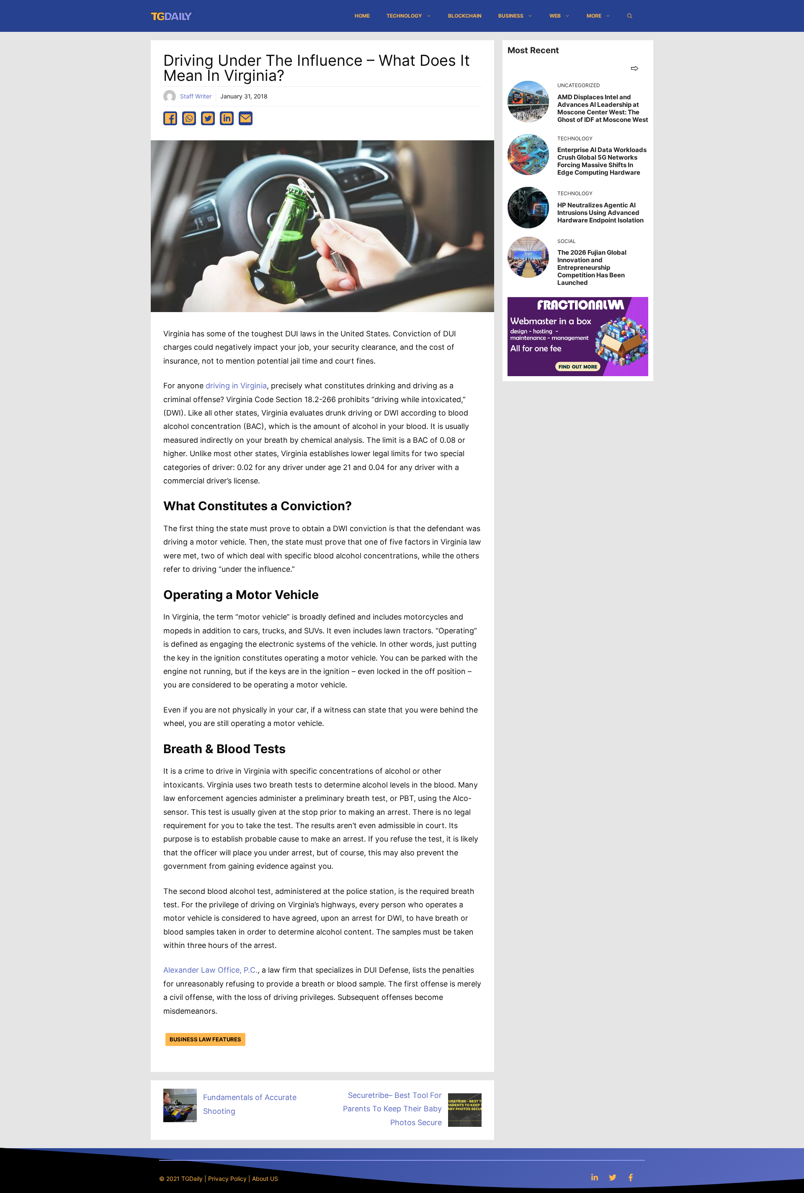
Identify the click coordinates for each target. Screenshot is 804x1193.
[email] (246, 118)
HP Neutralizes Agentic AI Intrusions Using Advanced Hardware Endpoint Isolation (600, 212)
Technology (404, 16)
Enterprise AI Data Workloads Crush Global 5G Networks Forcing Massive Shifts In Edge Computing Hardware (602, 161)
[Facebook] (630, 1177)
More (594, 16)
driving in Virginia (236, 385)
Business (510, 16)
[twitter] (208, 118)
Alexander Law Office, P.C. (210, 970)
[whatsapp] (189, 118)
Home (362, 16)
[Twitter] (612, 1177)
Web (555, 16)
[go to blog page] (634, 68)
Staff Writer (195, 96)
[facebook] (170, 118)
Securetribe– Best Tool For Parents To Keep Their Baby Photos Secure (392, 1109)
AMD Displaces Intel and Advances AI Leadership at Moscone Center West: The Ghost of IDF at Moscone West (602, 108)
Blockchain (465, 16)
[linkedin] (227, 118)
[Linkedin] (594, 1177)
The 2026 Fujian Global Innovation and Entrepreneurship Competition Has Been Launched (591, 267)
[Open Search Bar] (630, 15)
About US (265, 1178)
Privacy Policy (227, 1178)
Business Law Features (205, 1039)
